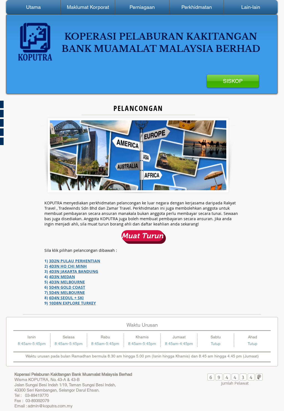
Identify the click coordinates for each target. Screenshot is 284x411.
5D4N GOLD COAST (67, 287)
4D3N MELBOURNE (67, 282)
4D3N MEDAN (62, 276)
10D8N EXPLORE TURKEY (72, 303)
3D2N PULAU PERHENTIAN (74, 260)
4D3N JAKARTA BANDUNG (73, 271)
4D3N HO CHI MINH (68, 266)
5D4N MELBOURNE (66, 292)
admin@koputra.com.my (50, 406)
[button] (87, 7)
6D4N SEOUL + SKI (66, 297)
